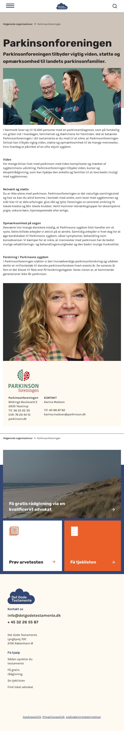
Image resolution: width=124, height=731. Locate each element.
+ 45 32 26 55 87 (23, 622)
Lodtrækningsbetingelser (83, 717)
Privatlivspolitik (53, 717)
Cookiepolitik (32, 717)
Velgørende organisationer (18, 24)
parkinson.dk (17, 419)
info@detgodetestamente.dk (34, 615)
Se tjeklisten (16, 680)
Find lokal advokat (20, 687)
